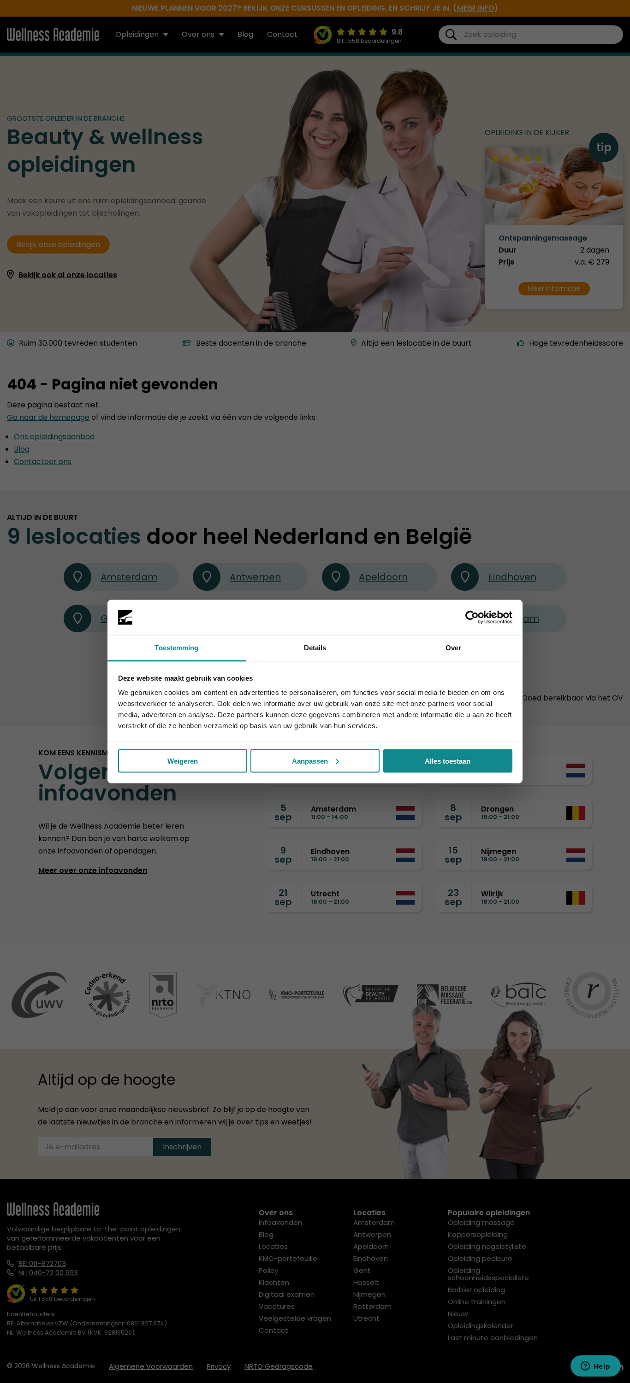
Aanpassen (310, 761)
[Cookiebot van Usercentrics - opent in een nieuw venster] (472, 617)
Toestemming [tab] (176, 648)
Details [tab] (315, 648)
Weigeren (182, 761)
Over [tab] (453, 648)
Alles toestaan (447, 761)
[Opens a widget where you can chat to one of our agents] (595, 1366)
